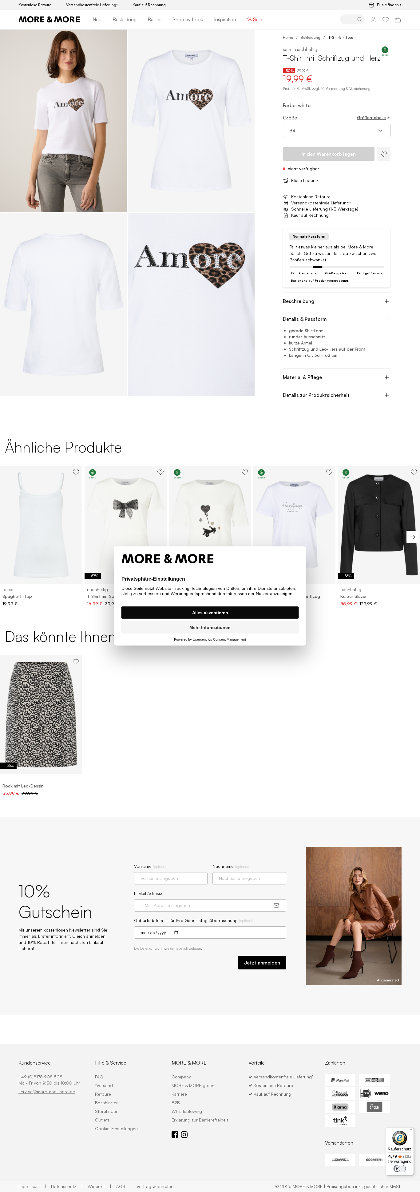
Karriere (179, 1094)
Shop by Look (187, 19)
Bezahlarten (107, 1102)
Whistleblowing (187, 1111)
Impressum (32, 1186)
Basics (154, 19)
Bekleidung (125, 19)
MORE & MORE (189, 1063)
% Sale (254, 19)
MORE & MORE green (193, 1085)
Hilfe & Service (110, 1063)
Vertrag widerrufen (155, 1186)
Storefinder (106, 1111)
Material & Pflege (302, 377)
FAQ (99, 1076)
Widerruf (99, 1186)
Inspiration (225, 19)
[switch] (400, 1168)
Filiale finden (388, 5)
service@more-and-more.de (46, 1091)
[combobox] (337, 130)
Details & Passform (305, 319)
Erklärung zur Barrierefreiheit (200, 1119)
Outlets (102, 1119)
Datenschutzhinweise (156, 948)
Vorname (151, 866)
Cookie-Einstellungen (116, 1128)
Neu (97, 19)
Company (181, 1076)
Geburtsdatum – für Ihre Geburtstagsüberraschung (194, 920)
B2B (176, 1102)
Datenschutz (67, 1186)
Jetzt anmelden (262, 963)
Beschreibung (298, 301)
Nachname (231, 866)
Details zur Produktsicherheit (316, 395)
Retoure (103, 1094)
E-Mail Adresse (149, 893)
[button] (63, 121)
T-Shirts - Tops (341, 37)
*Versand (104, 1085)
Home (288, 37)
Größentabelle (371, 117)
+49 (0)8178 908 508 (40, 1076)
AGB (124, 1186)
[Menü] (410, 1131)
